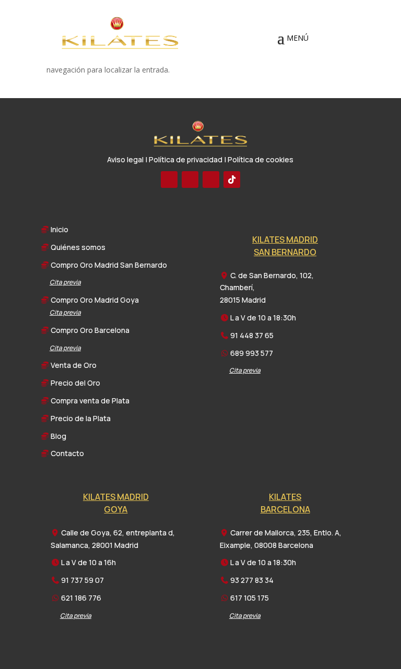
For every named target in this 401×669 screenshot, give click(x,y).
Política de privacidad (185, 159)
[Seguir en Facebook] (169, 179)
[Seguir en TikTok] (231, 179)
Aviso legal (125, 159)
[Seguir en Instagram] (211, 179)
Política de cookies (260, 159)
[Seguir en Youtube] (190, 179)
